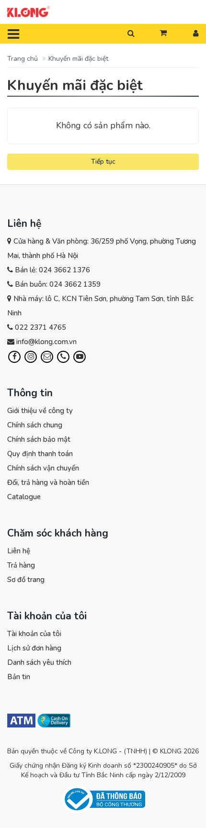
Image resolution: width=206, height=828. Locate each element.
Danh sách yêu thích (39, 662)
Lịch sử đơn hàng (34, 648)
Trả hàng (21, 565)
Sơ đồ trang (26, 579)
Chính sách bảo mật (38, 439)
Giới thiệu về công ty (40, 410)
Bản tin (18, 677)
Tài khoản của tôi (34, 633)
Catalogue (24, 497)
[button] (163, 33)
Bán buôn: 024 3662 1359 (58, 284)
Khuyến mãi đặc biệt (78, 58)
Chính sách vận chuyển (43, 468)
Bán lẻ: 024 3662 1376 (52, 270)
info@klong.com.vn (46, 342)
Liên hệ (18, 551)
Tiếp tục (103, 161)
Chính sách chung (34, 425)
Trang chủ (22, 58)
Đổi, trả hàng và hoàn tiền (48, 482)
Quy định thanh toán (40, 454)
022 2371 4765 (40, 327)
